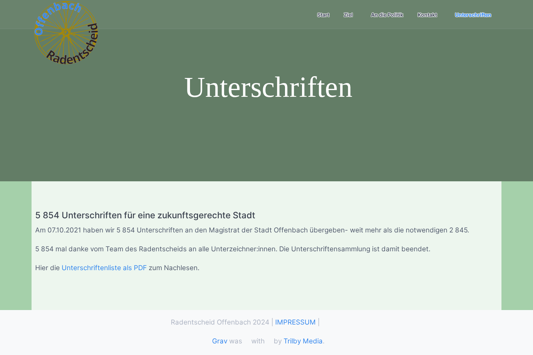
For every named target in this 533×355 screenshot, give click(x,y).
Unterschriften (473, 15)
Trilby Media (303, 341)
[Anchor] (260, 215)
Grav (219, 341)
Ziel (348, 15)
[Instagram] (357, 324)
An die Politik (387, 15)
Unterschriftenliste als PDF (104, 268)
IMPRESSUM (295, 322)
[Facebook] (325, 324)
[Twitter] (341, 324)
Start (323, 15)
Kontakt (427, 15)
